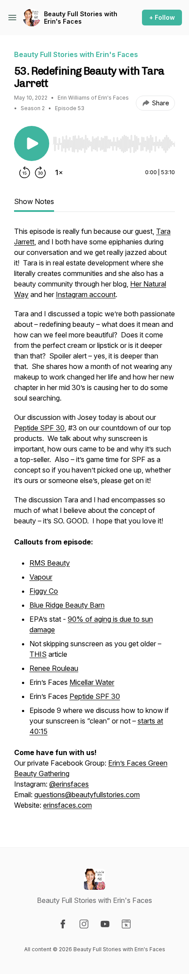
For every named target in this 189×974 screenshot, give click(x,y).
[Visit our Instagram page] (84, 924)
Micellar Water (91, 682)
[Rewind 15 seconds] (24, 172)
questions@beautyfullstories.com (87, 794)
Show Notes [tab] (34, 201)
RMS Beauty (49, 563)
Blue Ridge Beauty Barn (67, 605)
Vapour (40, 577)
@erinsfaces (69, 784)
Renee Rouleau (53, 668)
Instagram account (86, 294)
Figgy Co (43, 591)
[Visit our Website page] (126, 924)
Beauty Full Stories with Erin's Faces (80, 17)
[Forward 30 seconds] (40, 172)
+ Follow (162, 17)
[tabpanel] (94, 522)
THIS (38, 654)
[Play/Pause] (31, 143)
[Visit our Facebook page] (62, 924)
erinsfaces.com (67, 805)
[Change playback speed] (59, 172)
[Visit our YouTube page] (105, 924)
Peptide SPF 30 (39, 427)
